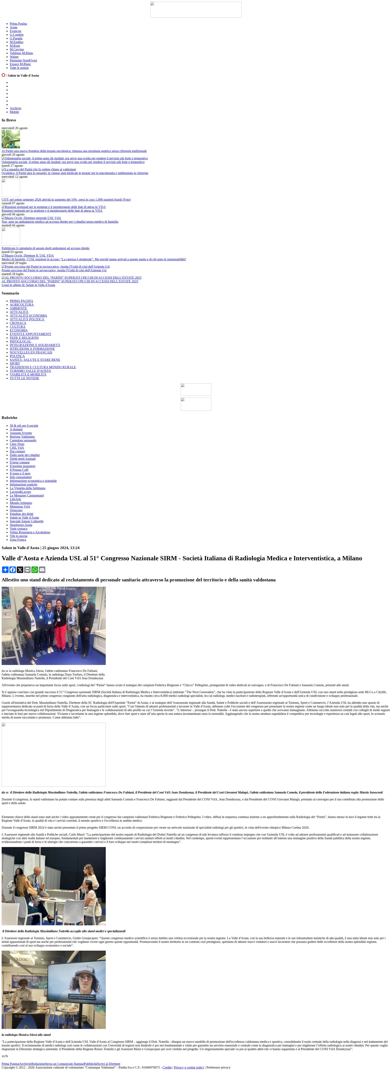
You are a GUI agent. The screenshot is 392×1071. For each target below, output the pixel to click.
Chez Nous (17, 444)
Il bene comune (20, 462)
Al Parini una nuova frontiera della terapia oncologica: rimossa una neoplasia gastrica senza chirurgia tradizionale (74, 151)
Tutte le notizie (19, 67)
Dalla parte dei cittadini (25, 455)
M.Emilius (16, 42)
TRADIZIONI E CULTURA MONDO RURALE (43, 367)
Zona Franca (18, 539)
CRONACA (18, 323)
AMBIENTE (18, 308)
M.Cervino (17, 49)
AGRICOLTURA (22, 304)
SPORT (15, 363)
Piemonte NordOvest (23, 60)
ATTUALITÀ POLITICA (27, 319)
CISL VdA (17, 447)
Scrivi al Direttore (108, 1063)
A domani (16, 429)
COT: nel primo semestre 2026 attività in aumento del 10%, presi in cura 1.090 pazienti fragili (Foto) (66, 199)
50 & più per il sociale (24, 425)
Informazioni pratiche (23, 484)
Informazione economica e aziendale (33, 480)
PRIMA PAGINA (21, 301)
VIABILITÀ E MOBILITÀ (28, 374)
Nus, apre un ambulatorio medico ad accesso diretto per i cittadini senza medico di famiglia (60, 221)
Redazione (38, 1063)
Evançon (15, 31)
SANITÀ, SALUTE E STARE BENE (35, 359)
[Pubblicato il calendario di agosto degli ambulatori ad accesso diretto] (11, 244)
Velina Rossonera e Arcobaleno (30, 532)
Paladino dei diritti (21, 514)
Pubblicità (90, 1063)
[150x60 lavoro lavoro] (196, 394)
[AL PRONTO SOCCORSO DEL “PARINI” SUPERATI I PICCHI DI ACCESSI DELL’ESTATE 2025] (71, 277)
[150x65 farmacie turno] (196, 409)
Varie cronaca (18, 528)
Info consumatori (21, 477)
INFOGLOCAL (20, 341)
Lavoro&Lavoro (20, 492)
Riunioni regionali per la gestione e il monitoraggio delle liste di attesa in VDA (52, 210)
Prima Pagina (18, 23)
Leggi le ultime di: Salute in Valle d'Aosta (28, 285)
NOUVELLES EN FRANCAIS (31, 352)
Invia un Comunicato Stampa (64, 1063)
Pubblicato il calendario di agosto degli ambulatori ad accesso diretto (45, 248)
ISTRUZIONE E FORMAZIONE (32, 348)
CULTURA (18, 326)
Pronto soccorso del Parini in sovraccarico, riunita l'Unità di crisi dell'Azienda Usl (54, 270)
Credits (167, 1067)
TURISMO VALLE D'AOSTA (30, 371)
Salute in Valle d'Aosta (24, 517)
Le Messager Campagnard (27, 495)
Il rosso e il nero (20, 473)
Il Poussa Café (19, 469)
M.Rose (15, 45)
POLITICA (17, 356)
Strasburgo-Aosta (21, 525)
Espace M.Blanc (20, 64)
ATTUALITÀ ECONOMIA (28, 315)
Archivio (15, 108)
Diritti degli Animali (23, 458)
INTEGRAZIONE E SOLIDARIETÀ (35, 345)
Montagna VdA (20, 506)
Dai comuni (17, 451)
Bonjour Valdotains (22, 436)
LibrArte (15, 499)
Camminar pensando (23, 440)
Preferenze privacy (218, 1067)
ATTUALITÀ (19, 312)
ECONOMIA (19, 330)
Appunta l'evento (21, 433)
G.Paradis (16, 38)
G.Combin (16, 34)
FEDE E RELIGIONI (24, 337)
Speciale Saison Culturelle (26, 521)
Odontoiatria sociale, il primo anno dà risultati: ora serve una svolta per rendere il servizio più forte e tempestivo (73, 162)
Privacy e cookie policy (189, 1067)
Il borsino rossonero (22, 466)
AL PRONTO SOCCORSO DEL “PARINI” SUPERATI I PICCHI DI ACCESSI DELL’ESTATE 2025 (70, 281)
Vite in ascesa (18, 536)
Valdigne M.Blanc (21, 53)
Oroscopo (16, 510)
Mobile (14, 112)
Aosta (13, 27)
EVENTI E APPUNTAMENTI (30, 334)
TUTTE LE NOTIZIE (24, 378)
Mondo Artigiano (21, 503)
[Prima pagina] (3, 75)
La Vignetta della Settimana (27, 488)
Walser (14, 56)
